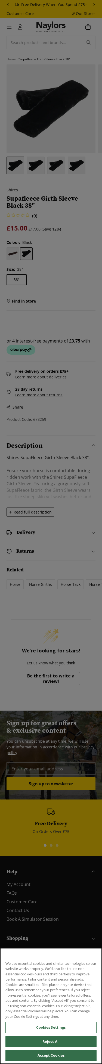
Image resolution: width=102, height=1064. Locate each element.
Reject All (51, 1041)
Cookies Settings (51, 1027)
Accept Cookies (51, 1055)
